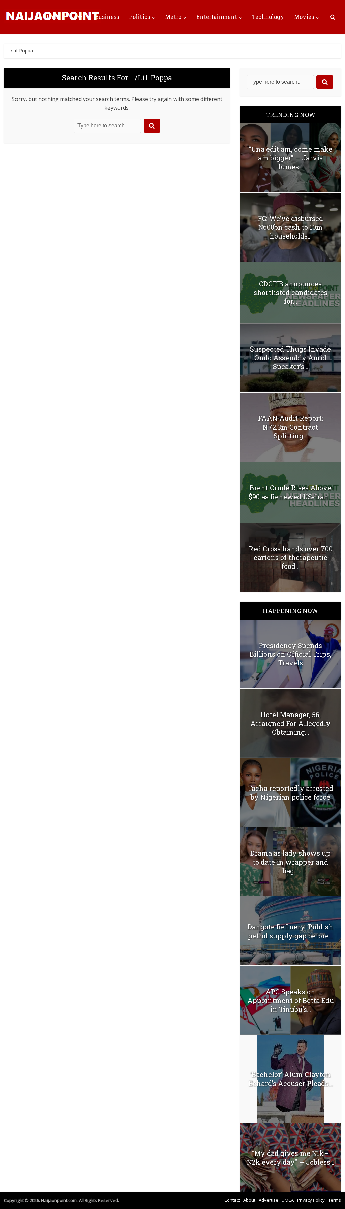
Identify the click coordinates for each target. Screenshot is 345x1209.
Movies (304, 16)
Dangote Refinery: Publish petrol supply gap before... (290, 931)
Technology (268, 16)
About (249, 1200)
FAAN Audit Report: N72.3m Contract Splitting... (290, 427)
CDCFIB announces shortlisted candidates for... (290, 292)
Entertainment (216, 16)
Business (107, 16)
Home (52, 16)
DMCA (288, 1200)
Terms (334, 1200)
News (77, 16)
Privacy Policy (311, 1200)
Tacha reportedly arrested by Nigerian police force (290, 792)
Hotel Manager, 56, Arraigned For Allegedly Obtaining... (290, 723)
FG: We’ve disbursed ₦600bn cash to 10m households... (290, 227)
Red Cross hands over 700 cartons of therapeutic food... (291, 557)
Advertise (268, 1200)
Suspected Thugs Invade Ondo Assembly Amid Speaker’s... (290, 357)
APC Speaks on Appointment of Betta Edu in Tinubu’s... (290, 1000)
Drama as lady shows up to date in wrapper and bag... (290, 862)
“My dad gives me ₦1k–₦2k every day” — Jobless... (290, 1157)
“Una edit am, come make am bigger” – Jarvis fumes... (290, 158)
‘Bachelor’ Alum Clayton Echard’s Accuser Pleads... (291, 1079)
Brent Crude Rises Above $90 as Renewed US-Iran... (291, 492)
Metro (173, 16)
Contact (232, 1200)
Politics (139, 16)
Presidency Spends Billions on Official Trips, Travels (290, 654)
